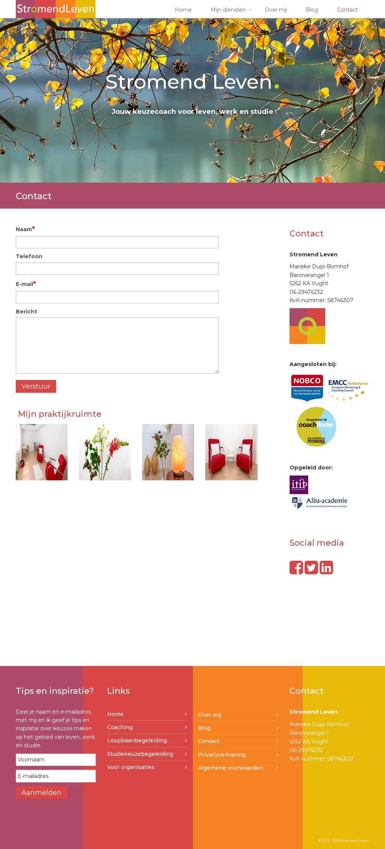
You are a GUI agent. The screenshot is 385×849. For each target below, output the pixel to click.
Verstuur (35, 386)
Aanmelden (41, 792)
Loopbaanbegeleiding (137, 740)
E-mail (26, 284)
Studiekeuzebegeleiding (140, 754)
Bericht (26, 311)
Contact (347, 9)
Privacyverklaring (222, 754)
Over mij (276, 9)
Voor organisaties (131, 767)
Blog (312, 9)
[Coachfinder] (316, 426)
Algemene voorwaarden (230, 767)
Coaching (120, 727)
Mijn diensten (228, 9)
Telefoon (29, 256)
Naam (25, 229)
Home (183, 9)
